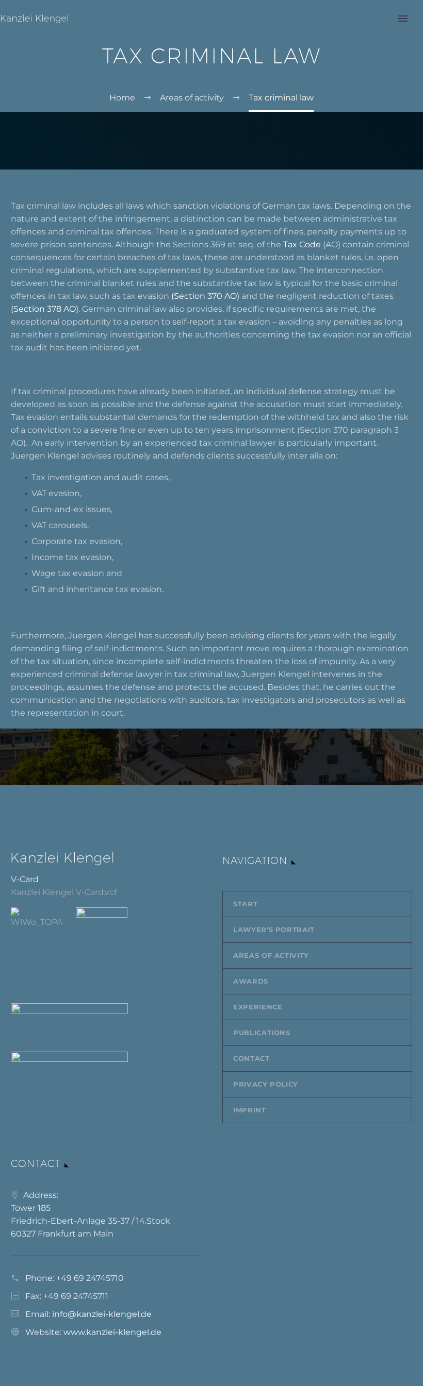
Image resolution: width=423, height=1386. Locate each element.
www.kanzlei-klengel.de (112, 1332)
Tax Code (303, 244)
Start (245, 904)
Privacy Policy (265, 1084)
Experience (258, 1007)
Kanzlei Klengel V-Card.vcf (64, 892)
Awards (250, 981)
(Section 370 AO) (206, 296)
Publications (261, 1032)
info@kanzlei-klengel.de (102, 1314)
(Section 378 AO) (44, 309)
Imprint (249, 1110)
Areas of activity (271, 955)
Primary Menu (403, 18)
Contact (251, 1058)
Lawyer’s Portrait (274, 929)
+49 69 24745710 (90, 1278)
